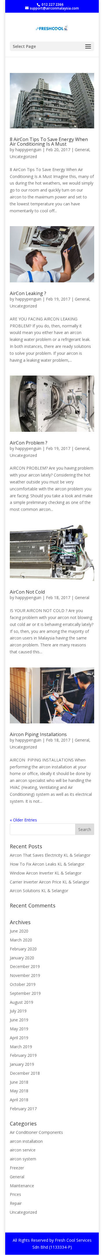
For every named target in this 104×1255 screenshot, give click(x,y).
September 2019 (25, 993)
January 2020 (22, 958)
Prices (15, 1194)
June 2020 (19, 931)
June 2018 (19, 1082)
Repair (16, 1203)
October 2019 (23, 984)
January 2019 (22, 1064)
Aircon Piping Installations (38, 734)
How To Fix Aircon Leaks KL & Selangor (47, 864)
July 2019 (18, 1011)
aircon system (23, 1159)
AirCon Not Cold (27, 592)
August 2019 (21, 1002)
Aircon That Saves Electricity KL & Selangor (50, 855)
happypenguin (28, 149)
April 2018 (19, 1099)
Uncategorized (23, 156)
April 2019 (19, 1037)
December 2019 (25, 966)
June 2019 (19, 1020)
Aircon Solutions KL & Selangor (39, 890)
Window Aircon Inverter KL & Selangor (45, 873)
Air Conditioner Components (36, 1132)
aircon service (23, 1150)
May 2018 (19, 1090)
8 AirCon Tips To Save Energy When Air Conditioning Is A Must (49, 141)
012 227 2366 (53, 4)
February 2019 (23, 1055)
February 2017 (23, 1108)
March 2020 (21, 940)
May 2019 (19, 1028)
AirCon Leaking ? (28, 293)
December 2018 (25, 1073)
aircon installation (26, 1141)
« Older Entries (23, 820)
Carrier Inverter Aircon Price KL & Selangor (49, 882)
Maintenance (22, 1185)
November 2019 (25, 975)
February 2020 (23, 949)
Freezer (17, 1167)
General (82, 149)
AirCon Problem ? (28, 443)
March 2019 (21, 1046)
